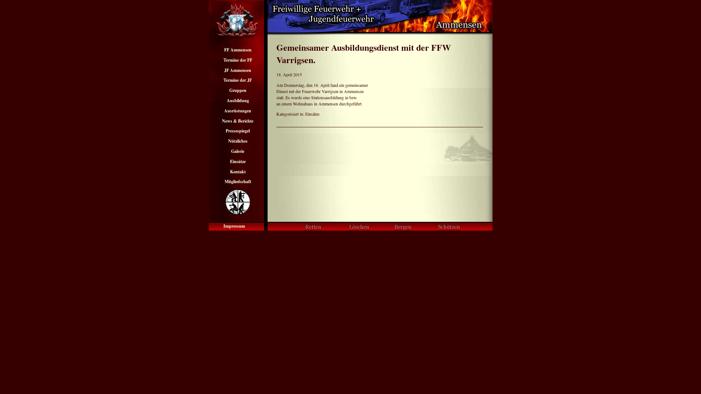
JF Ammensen (237, 70)
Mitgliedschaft (238, 181)
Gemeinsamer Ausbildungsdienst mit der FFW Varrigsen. (363, 53)
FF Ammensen (238, 50)
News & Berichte (237, 121)
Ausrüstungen (237, 111)
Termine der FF (237, 60)
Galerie (237, 151)
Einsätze (238, 161)
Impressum (234, 226)
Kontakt (238, 172)
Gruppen (237, 90)
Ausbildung (238, 100)
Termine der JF (237, 80)
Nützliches (238, 141)
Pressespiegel (238, 131)
